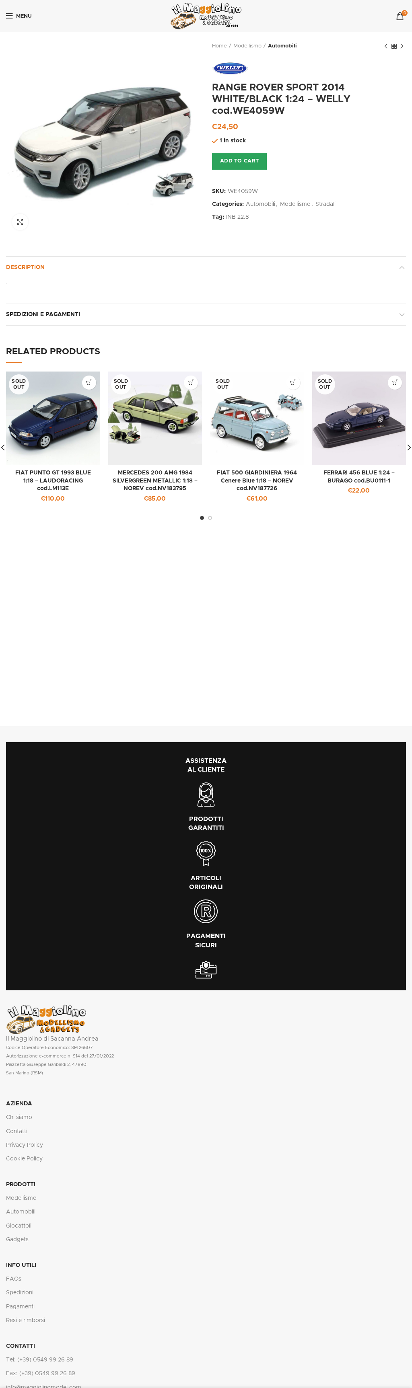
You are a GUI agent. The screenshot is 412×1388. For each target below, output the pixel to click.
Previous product (386, 46)
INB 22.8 (237, 217)
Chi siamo (19, 1117)
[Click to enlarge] (20, 222)
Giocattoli (18, 1226)
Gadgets (17, 1239)
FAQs (13, 1279)
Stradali (325, 204)
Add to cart (239, 161)
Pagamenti (20, 1307)
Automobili (282, 46)
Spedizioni (19, 1293)
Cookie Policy (24, 1159)
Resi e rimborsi (25, 1320)
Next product (402, 46)
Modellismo (247, 46)
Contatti (16, 1131)
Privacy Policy (24, 1145)
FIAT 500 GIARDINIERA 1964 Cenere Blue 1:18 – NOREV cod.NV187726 (257, 480)
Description (25, 267)
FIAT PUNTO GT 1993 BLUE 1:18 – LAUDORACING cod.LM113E (53, 480)
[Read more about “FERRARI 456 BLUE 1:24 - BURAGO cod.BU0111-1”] (395, 383)
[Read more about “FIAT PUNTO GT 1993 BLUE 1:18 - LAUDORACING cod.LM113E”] (89, 383)
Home (219, 46)
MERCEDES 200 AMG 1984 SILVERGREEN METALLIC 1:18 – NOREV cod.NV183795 (155, 480)
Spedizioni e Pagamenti (43, 314)
